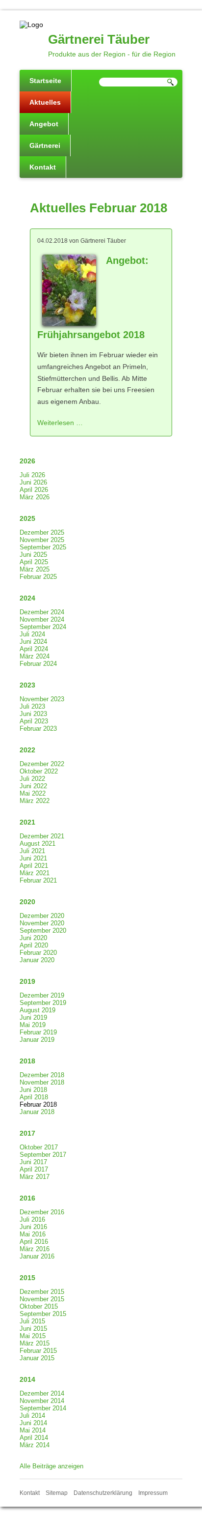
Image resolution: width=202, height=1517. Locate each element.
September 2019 (43, 1002)
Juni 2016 (33, 1227)
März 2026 (35, 497)
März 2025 (35, 569)
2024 (27, 598)
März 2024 (35, 656)
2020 (27, 902)
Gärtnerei (44, 145)
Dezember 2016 (42, 1212)
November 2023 (42, 699)
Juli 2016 (32, 1219)
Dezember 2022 (42, 764)
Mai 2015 (33, 1336)
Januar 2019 (37, 1039)
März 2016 (35, 1249)
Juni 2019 (33, 1017)
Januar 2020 (37, 960)
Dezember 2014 (42, 1393)
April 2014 (34, 1437)
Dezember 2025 (42, 532)
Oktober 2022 (39, 771)
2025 (27, 518)
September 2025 (43, 547)
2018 (27, 1061)
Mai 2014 (33, 1430)
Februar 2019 (38, 1032)
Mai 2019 (33, 1025)
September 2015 (43, 1313)
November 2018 (42, 1082)
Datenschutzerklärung (103, 1492)
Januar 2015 (37, 1358)
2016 (27, 1198)
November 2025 (42, 540)
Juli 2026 (32, 475)
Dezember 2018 (42, 1075)
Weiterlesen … (60, 423)
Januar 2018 (37, 1112)
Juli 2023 (32, 706)
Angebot (43, 124)
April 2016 (34, 1241)
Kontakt (42, 167)
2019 (27, 981)
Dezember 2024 (42, 612)
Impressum (153, 1492)
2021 (27, 822)
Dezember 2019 (42, 995)
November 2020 (42, 923)
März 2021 (35, 873)
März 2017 (35, 1176)
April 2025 (34, 562)
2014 (27, 1379)
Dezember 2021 (42, 836)
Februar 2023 (38, 728)
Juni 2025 (33, 554)
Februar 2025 (38, 576)
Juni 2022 (33, 786)
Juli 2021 (32, 851)
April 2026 (34, 489)
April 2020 (34, 945)
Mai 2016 (33, 1234)
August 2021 (37, 843)
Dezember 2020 (42, 915)
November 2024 (42, 619)
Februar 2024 (38, 663)
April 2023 (34, 721)
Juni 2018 (33, 1089)
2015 (27, 1278)
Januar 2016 (37, 1256)
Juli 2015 (32, 1321)
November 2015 (42, 1299)
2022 (27, 750)
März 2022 (35, 800)
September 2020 (43, 930)
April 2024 (34, 649)
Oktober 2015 (39, 1306)
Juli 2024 (32, 634)
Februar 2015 (38, 1350)
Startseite (45, 81)
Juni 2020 (33, 938)
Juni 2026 (33, 482)
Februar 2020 (38, 952)
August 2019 (37, 1010)
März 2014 (35, 1445)
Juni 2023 (33, 713)
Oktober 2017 (39, 1147)
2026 (27, 461)
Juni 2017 (33, 1162)
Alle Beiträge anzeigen (51, 1466)
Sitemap (57, 1492)
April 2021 (34, 865)
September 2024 (43, 626)
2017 (27, 1133)
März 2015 (35, 1343)
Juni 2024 (33, 641)
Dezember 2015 (42, 1291)
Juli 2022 (32, 778)
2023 (27, 685)
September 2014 (43, 1408)
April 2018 (34, 1097)
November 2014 (42, 1400)
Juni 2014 (33, 1423)
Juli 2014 (32, 1415)
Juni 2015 (33, 1328)
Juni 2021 (33, 858)
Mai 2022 (33, 793)
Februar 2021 (38, 880)
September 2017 (43, 1154)
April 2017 (34, 1169)
